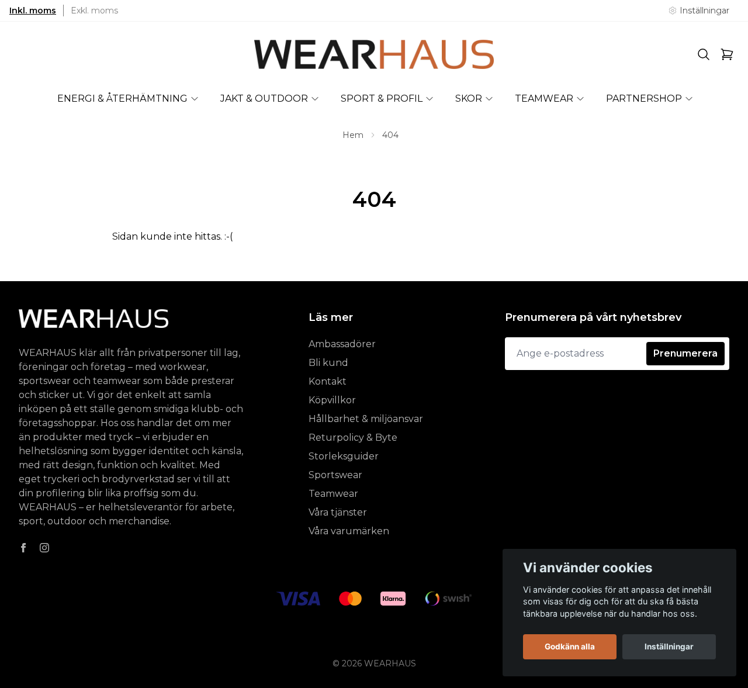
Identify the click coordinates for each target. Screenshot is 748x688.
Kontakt (328, 381)
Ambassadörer (342, 344)
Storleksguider (344, 456)
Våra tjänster (338, 512)
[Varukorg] (727, 54)
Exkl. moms (94, 10)
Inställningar (669, 646)
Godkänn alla (570, 646)
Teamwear (333, 493)
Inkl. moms (32, 10)
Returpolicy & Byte (353, 437)
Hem (352, 135)
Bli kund (328, 362)
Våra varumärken (349, 531)
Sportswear (335, 474)
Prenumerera (685, 353)
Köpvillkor (332, 400)
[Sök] (703, 54)
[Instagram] (44, 547)
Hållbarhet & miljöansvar (366, 418)
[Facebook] (23, 547)
